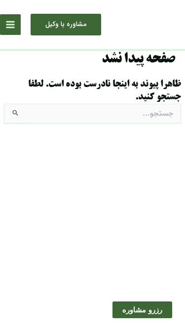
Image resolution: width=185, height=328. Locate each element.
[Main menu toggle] (10, 24)
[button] (66, 24)
